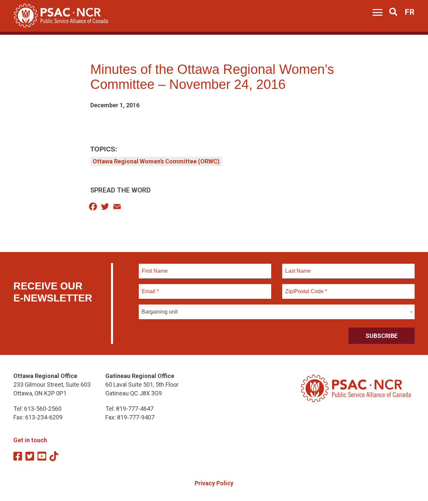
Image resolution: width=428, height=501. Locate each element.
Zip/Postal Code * (305, 287)
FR (410, 12)
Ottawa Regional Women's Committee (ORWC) (156, 161)
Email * (150, 287)
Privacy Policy (214, 483)
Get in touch (30, 440)
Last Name (297, 267)
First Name (155, 267)
